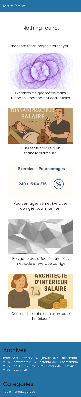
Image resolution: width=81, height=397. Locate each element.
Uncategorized (25, 392)
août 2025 (21, 366)
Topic (7, 392)
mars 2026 (10, 358)
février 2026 (30, 358)
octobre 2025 (49, 362)
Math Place (14, 6)
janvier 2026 (49, 358)
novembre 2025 (25, 362)
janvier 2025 (22, 370)
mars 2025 (55, 366)
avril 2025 (38, 366)
